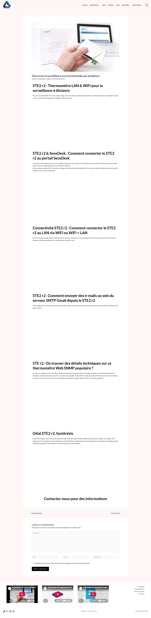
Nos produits (94, 5)
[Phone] (4, 611)
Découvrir (125, 5)
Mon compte (137, 5)
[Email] (7, 611)
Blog (104, 5)
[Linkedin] (10, 611)
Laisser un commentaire (38, 79)
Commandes (140, 586)
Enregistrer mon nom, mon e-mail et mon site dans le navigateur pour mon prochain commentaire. (62, 563)
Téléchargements (139, 589)
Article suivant (116, 513)
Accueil (84, 5)
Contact (111, 5)
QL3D (117, 5)
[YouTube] (13, 611)
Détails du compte (139, 591)
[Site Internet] (105, 557)
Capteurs (49, 79)
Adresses (141, 594)
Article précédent (36, 513)
